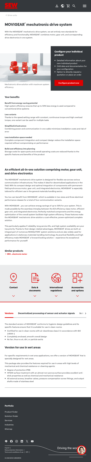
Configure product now (68, 82)
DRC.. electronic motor (17, 254)
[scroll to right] (85, 313)
